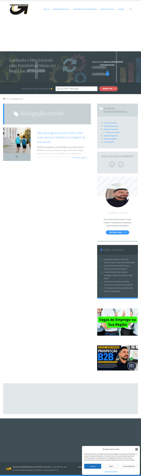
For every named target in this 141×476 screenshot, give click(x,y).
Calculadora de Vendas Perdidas (85, 9)
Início (79, 467)
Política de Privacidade (111, 471)
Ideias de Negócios (111, 136)
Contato (121, 9)
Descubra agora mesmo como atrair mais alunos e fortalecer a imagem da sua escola (61, 137)
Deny (111, 466)
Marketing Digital (17, 157)
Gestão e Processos (111, 129)
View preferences (129, 466)
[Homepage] (18, 9)
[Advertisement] (70, 34)
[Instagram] (121, 164)
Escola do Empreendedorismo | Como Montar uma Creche (32, 467)
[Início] (9, 468)
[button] (136, 449)
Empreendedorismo (111, 126)
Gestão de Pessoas (107, 9)
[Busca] (128, 7)
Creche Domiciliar (110, 123)
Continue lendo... (116, 232)
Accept (92, 466)
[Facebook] (112, 164)
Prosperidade (109, 142)
